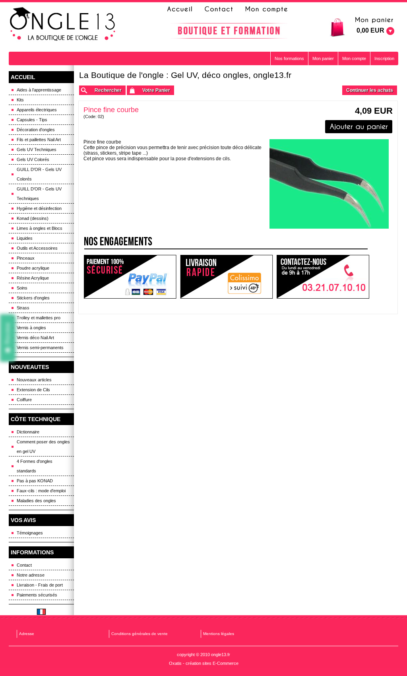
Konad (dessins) (32, 218)
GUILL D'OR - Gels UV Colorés (39, 174)
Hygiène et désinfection (39, 208)
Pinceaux (26, 258)
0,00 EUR (370, 30)
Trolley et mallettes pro (38, 317)
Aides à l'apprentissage (39, 89)
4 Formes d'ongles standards (34, 466)
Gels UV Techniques (36, 149)
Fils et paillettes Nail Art (39, 139)
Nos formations (289, 58)
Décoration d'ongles (36, 129)
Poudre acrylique (33, 268)
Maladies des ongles (36, 500)
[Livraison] (226, 277)
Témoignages (30, 532)
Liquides (25, 238)
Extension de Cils (33, 389)
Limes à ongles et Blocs (39, 228)
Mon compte (354, 58)
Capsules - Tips (32, 119)
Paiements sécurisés (37, 594)
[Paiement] (129, 277)
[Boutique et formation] (229, 31)
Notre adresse (31, 575)
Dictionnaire (28, 431)
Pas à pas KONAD (35, 480)
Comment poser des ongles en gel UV (43, 446)
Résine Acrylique (33, 278)
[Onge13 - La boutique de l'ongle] (64, 24)
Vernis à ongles (31, 327)
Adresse (26, 633)
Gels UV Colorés (33, 159)
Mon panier (323, 58)
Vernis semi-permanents (40, 347)
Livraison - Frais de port (40, 585)
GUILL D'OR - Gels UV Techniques (39, 193)
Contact (24, 565)
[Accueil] (182, 9)
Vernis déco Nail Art (35, 337)
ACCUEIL (23, 77)
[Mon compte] (266, 9)
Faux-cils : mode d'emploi (41, 490)
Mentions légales (218, 633)
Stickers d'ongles (33, 297)
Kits (20, 99)
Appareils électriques (37, 109)
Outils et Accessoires (37, 248)
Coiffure (24, 399)
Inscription (384, 58)
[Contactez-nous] (217, 9)
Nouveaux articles (34, 379)
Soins (22, 288)
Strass (23, 307)
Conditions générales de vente (139, 633)
